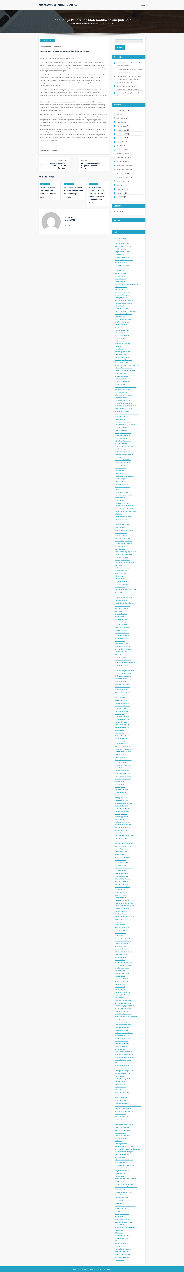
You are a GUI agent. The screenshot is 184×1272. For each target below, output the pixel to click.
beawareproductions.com (123, 749)
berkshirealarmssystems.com (124, 476)
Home (143, 5)
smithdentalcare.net (121, 1252)
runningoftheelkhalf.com (123, 1008)
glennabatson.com (121, 681)
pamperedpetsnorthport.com (124, 495)
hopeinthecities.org (121, 625)
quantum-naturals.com (122, 1162)
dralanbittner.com (120, 481)
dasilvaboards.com (121, 679)
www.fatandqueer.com (122, 1027)
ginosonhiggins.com (121, 817)
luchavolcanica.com (121, 862)
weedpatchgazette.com (122, 487)
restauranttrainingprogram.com (125, 552)
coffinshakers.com (121, 757)
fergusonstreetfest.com (122, 1168)
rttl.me (117, 1241)
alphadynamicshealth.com (123, 1192)
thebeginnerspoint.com (122, 646)
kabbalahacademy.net (122, 519)
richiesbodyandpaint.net (123, 246)
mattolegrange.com (121, 800)
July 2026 (120, 114)
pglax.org (118, 833)
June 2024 (120, 189)
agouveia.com (119, 1225)
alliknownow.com (120, 668)
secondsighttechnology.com (124, 530)
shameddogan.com (121, 957)
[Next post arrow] (106, 164)
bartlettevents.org (121, 379)
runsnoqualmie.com (121, 1041)
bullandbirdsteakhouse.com (124, 1054)
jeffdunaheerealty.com (122, 1011)
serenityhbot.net (120, 989)
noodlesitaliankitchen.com (123, 314)
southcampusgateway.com (123, 360)
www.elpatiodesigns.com (123, 1135)
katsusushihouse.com (122, 722)
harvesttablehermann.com (123, 408)
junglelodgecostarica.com (123, 803)
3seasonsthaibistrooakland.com (125, 589)
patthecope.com (120, 919)
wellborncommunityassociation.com (127, 365)
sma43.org (118, 1062)
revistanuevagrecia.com (122, 735)
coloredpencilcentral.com (123, 441)
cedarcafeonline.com (121, 262)
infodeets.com (119, 254)
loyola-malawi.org (121, 614)
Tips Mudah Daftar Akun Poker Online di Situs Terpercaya (57, 165)
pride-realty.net (120, 1189)
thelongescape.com (121, 798)
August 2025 (121, 142)
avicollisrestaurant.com (122, 887)
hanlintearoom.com (121, 1198)
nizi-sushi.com (119, 784)
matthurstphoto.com (121, 1173)
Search (119, 47)
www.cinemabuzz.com (122, 1092)
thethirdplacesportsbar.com (124, 1125)
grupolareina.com (121, 384)
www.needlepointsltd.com (123, 1052)
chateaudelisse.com (121, 362)
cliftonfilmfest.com (121, 443)
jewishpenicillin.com (121, 557)
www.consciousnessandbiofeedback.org (128, 1106)
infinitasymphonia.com (122, 716)
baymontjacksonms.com (123, 827)
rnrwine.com (119, 1216)
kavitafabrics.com (120, 860)
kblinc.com (118, 489)
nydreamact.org (120, 317)
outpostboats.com (121, 619)
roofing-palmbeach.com (123, 433)
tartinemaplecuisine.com (123, 779)
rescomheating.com (121, 1244)
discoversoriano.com (122, 644)
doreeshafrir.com (120, 744)
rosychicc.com (119, 616)
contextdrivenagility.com (123, 752)
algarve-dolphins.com (122, 811)
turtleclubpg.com (120, 870)
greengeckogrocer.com (122, 535)
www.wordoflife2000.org (123, 460)
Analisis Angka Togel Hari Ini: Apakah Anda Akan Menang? (73, 191)
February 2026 (122, 126)
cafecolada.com (120, 641)
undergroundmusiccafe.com (124, 1254)
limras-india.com (120, 241)
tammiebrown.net (121, 792)
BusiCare (100, 1269)
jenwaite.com (119, 1203)
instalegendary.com (121, 308)
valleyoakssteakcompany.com (124, 906)
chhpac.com (119, 1233)
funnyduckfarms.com (122, 1200)
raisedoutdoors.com (121, 449)
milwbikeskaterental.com (123, 825)
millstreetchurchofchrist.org (124, 1184)
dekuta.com (118, 1089)
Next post (84, 160)
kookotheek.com (120, 354)
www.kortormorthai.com (123, 1025)
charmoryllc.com (120, 654)
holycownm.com (120, 865)
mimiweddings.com (121, 1246)
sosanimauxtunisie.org (122, 344)
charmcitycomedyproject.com (124, 746)
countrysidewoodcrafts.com (124, 300)
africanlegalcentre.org (122, 719)
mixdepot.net (119, 1095)
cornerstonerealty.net (122, 1103)
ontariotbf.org (119, 306)
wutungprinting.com (121, 819)
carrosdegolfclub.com (122, 411)
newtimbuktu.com (121, 276)
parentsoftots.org (120, 960)
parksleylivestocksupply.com (124, 603)
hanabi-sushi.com (120, 1084)
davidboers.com (120, 971)
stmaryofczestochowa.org (123, 760)
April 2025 (120, 150)
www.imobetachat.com (122, 973)
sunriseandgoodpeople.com (124, 841)
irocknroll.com (119, 457)
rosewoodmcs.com (121, 1098)
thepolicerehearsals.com (123, 665)
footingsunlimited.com (122, 1038)
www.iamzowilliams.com (123, 1108)
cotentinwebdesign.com (123, 389)
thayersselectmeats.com (123, 941)
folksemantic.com (120, 468)
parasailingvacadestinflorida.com (126, 1187)
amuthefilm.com (120, 708)
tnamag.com (119, 935)
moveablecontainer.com (123, 381)
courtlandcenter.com (121, 881)
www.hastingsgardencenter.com (125, 1111)
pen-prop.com (119, 998)
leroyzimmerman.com (122, 1208)
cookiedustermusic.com (122, 854)
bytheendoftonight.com (122, 622)
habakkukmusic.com (121, 984)
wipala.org (118, 611)
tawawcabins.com (121, 465)
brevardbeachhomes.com (123, 422)
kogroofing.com (120, 346)
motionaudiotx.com (121, 1238)
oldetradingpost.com (122, 392)
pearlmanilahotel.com (122, 335)
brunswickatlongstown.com (124, 776)
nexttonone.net (120, 987)
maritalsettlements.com (122, 822)
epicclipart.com (120, 333)
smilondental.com (121, 522)
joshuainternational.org (122, 992)
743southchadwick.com (122, 427)
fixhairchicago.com (121, 911)
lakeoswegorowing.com (123, 1219)
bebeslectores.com (121, 398)
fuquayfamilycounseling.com (124, 1222)
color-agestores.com (121, 608)
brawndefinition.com (122, 689)
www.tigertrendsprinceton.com (125, 1000)
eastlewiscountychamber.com (124, 671)
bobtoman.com (120, 341)
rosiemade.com (120, 498)
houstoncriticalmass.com (123, 660)
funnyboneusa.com (121, 852)
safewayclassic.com (121, 298)
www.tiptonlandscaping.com (124, 1071)
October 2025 (121, 138)
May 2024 (120, 193)
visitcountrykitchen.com (123, 808)
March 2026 (121, 122)
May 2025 (120, 146)
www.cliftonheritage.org (123, 1060)
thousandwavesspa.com (123, 879)
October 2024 (121, 173)
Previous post (62, 160)
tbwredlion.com (120, 1157)
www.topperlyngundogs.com (59, 4)
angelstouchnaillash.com (123, 516)
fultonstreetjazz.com (121, 376)
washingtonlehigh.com (122, 1079)
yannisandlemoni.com (122, 484)
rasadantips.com (120, 273)
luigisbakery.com (120, 1081)
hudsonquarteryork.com (123, 1138)
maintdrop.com (120, 338)
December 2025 (122, 134)
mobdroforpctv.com (121, 630)
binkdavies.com (120, 698)
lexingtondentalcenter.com (123, 543)
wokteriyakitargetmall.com (123, 541)
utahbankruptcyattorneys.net (124, 454)
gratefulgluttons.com (122, 627)
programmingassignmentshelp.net (126, 284)
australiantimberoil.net (122, 400)
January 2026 (121, 130)
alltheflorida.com (120, 1176)
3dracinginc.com (120, 657)
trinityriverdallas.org (121, 584)
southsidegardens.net (122, 1116)
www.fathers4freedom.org (123, 1003)
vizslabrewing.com (121, 479)
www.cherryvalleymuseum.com (125, 387)
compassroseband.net (122, 927)
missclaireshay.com (121, 238)
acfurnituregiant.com (122, 265)
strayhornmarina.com (122, 684)
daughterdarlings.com (122, 252)
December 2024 (122, 165)
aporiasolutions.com (121, 943)
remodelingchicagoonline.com (125, 1065)
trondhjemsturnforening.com (124, 1152)
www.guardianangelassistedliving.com (127, 1149)
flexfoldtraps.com (120, 1019)
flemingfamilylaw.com (122, 1214)
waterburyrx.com (120, 895)
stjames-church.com (121, 738)
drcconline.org (119, 889)
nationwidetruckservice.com (124, 868)
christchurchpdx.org (121, 700)
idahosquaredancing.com (123, 462)
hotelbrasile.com (120, 373)
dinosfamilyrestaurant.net (123, 403)
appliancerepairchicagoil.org (124, 303)
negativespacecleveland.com (124, 835)
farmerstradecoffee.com (123, 965)
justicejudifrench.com (122, 762)
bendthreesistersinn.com (123, 846)
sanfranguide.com (121, 652)
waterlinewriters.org (121, 954)
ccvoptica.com (119, 1076)
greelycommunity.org (122, 725)
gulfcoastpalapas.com (122, 949)
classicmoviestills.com (122, 638)
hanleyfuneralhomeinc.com (124, 506)
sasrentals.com (120, 527)
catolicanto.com (120, 579)
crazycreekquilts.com (122, 695)
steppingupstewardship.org (124, 1073)
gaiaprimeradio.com (121, 789)
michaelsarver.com (121, 533)
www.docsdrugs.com (122, 1043)
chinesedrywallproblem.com (124, 844)
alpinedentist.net (120, 349)
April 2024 (120, 197)
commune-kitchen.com (122, 706)
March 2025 (121, 154)
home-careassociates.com (123, 598)
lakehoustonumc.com (122, 981)
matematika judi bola (48, 150)
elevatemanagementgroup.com (125, 1206)
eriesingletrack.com (121, 492)
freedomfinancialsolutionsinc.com (126, 1016)
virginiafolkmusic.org (122, 568)
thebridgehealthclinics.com (124, 952)
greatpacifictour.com (121, 873)
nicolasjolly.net (119, 714)
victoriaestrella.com (121, 876)
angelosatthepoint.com (122, 900)
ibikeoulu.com (119, 754)
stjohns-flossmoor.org (122, 849)
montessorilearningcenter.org (124, 1165)
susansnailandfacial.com (123, 995)
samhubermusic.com (122, 1257)
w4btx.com (118, 514)
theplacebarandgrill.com (123, 892)
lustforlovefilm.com (121, 711)
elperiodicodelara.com (122, 244)
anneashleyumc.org (121, 1030)
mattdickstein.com (121, 976)
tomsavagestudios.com (122, 560)
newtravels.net (119, 289)
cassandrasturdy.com (122, 633)
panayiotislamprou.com (122, 357)
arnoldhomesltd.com (122, 438)
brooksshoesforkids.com (123, 938)
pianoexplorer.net (120, 1114)
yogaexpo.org (119, 595)
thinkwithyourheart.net (122, 452)
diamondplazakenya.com (123, 1154)
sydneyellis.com (120, 546)
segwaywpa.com (120, 946)
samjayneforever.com (122, 1171)
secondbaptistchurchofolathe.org (126, 1227)
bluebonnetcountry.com (123, 330)
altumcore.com (120, 930)
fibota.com (118, 1141)
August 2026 (121, 110)
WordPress (87, 1269)
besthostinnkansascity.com (123, 1249)
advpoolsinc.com (120, 898)
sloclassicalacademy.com (123, 676)
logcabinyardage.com (122, 968)
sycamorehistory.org (121, 1100)
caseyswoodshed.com (122, 908)
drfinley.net (118, 1211)
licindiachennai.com (121, 249)
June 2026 (120, 118)
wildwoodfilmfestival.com (123, 368)
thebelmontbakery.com (122, 295)
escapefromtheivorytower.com (125, 425)
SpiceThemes (109, 1269)
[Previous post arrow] (42, 164)
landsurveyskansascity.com (124, 1033)
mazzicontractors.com (122, 1122)
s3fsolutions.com (120, 419)
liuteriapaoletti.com (121, 838)
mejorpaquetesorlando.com (124, 508)
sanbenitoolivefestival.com (123, 635)
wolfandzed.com (120, 1087)
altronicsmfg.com (120, 279)
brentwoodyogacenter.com (123, 1068)
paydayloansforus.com (122, 292)
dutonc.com (119, 795)
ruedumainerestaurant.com (124, 727)
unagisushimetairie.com (123, 319)
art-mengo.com (120, 787)
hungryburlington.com (122, 773)
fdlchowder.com (120, 1049)
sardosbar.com (119, 471)
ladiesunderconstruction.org (124, 395)
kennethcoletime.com (122, 771)
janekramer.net (120, 781)
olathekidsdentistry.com (123, 503)
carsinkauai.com (120, 1181)
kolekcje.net (119, 576)
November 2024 (122, 169)
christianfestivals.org (121, 806)
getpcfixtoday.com (121, 325)
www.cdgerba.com (121, 1144)
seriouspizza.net (120, 925)
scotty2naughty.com (121, 741)
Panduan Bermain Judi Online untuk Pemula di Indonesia (49, 191)
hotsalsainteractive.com (122, 257)
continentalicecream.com (123, 692)
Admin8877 (46, 46)
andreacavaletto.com (122, 600)
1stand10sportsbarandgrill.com (125, 511)
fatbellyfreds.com (120, 1133)
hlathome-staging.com (122, 538)
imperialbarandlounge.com (124, 446)
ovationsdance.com (121, 571)
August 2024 (121, 181)
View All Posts (69, 226)
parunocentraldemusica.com (124, 1146)
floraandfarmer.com (121, 417)
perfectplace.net (120, 587)
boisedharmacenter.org (122, 606)
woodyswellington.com (122, 1130)
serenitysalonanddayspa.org (124, 260)
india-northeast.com (121, 430)
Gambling (57, 46)
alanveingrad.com (121, 814)
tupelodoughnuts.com (122, 500)
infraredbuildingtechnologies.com (126, 406)
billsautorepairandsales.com (124, 1160)
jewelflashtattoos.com (122, 322)
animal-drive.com (120, 933)
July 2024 (120, 185)
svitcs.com (118, 922)
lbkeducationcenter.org (122, 581)
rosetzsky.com (119, 730)
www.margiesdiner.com (122, 1046)
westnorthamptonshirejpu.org (125, 370)
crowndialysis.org (120, 549)
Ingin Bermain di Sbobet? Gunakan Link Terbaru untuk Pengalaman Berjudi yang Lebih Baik (97, 193)
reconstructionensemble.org (124, 857)
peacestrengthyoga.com (123, 1014)
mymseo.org (119, 1230)
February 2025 (122, 157)
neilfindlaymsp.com (121, 884)
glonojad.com (119, 733)
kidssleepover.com (121, 287)
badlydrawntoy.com (121, 979)
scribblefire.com (120, 592)
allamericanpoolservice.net (123, 554)
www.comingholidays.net (123, 649)
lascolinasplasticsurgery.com (124, 1057)
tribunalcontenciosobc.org (123, 673)
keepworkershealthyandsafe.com (126, 311)
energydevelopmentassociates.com (126, 414)
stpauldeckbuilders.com (122, 1035)
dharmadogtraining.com (123, 1235)
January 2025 (121, 161)
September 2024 (122, 177)
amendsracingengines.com (124, 1022)
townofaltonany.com (121, 830)
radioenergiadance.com (122, 352)
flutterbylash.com (120, 1195)
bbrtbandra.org (120, 327)
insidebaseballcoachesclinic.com (125, 1179)
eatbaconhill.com (120, 281)
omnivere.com (119, 271)
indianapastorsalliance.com (124, 903)
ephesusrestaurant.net (122, 1127)
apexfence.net (119, 1260)
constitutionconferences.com (124, 917)
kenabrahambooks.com (122, 703)
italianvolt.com (119, 473)
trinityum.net (119, 1119)
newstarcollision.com (122, 525)
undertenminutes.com (122, 268)
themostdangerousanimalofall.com (126, 662)
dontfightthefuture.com (122, 435)
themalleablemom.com (122, 768)
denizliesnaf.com (120, 914)
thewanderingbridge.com (123, 765)
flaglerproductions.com (122, 687)
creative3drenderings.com (123, 962)
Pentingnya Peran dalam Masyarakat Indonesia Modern (90, 165)
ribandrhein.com (120, 573)
